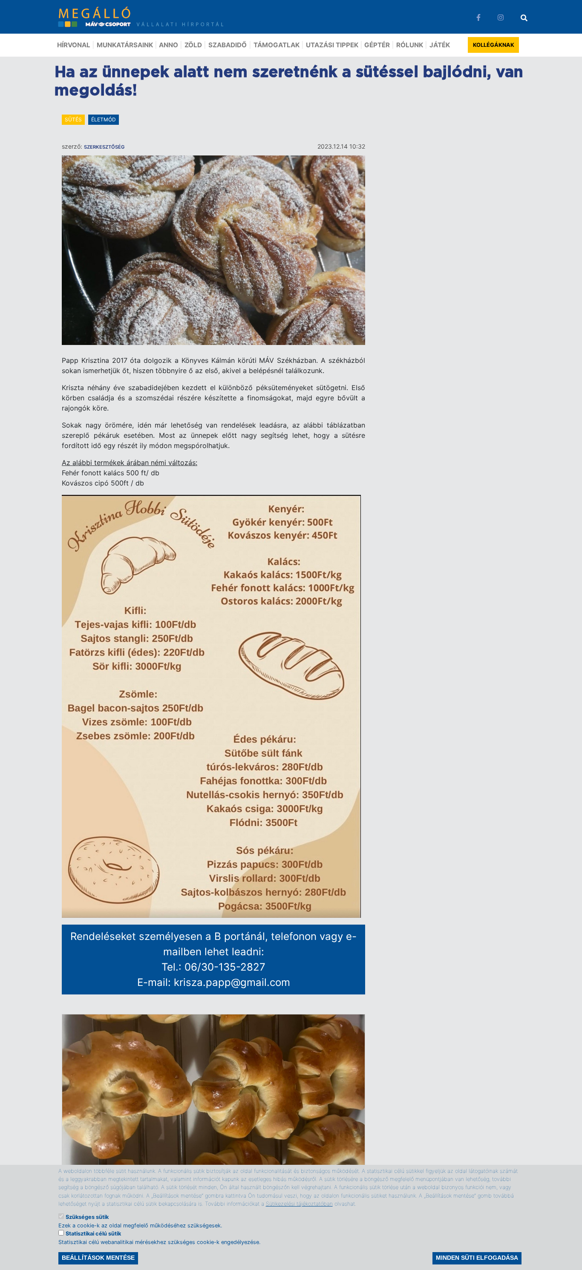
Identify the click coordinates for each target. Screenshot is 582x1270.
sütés (73, 119)
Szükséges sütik (87, 1217)
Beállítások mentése (98, 1258)
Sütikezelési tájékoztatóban (299, 1203)
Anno (168, 45)
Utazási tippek (332, 45)
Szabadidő (227, 45)
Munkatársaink (125, 45)
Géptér (377, 45)
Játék (439, 45)
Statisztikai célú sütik (93, 1233)
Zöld (193, 45)
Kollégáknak (493, 45)
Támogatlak (277, 45)
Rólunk (409, 45)
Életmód (103, 119)
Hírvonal (73, 45)
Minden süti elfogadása (477, 1258)
